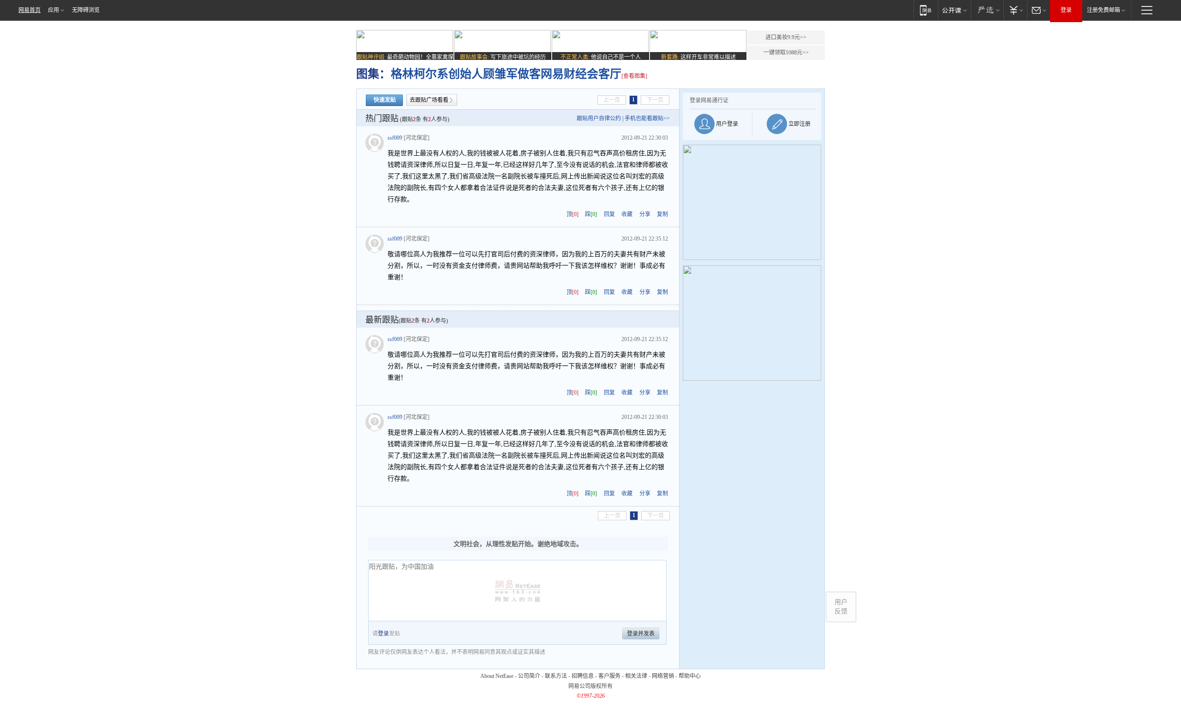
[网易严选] (987, 10)
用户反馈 (841, 607)
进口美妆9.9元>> (785, 37)
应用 (53, 10)
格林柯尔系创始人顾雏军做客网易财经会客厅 (506, 74)
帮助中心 (690, 676)
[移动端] (925, 10)
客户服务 (609, 676)
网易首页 (29, 10)
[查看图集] (634, 76)
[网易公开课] (954, 10)
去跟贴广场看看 (429, 100)
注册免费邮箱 (1103, 10)
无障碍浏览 (86, 10)
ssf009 (395, 138)
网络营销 (663, 676)
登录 (1066, 10)
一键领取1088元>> (786, 52)
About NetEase (496, 676)
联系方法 (556, 676)
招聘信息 (583, 676)
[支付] (1015, 10)
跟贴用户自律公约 (599, 118)
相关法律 (636, 676)
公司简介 (529, 676)
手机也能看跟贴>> (647, 118)
